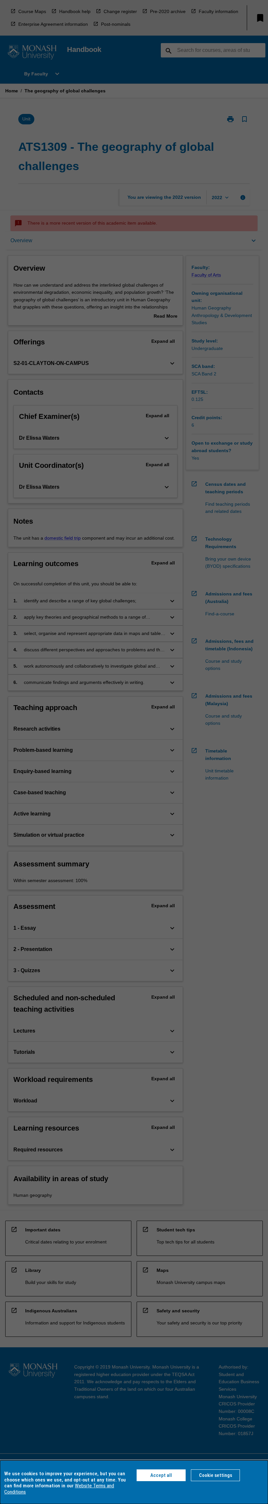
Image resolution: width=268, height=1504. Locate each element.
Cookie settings (215, 1475)
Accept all (161, 1475)
